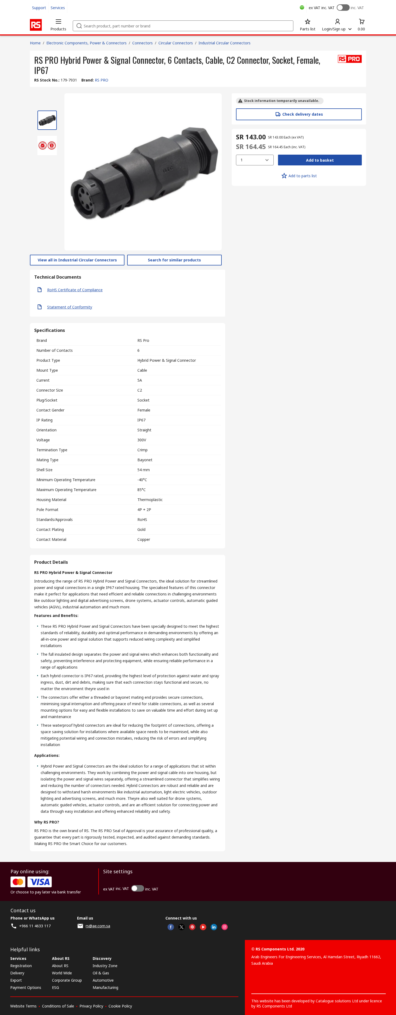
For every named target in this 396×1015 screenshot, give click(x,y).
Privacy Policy (91, 1006)
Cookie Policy (120, 1006)
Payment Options (25, 987)
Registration (21, 965)
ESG (55, 987)
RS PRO (101, 80)
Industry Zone (105, 965)
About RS (60, 965)
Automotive (103, 980)
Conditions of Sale (58, 1006)
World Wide (62, 972)
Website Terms (23, 1006)
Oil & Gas (101, 972)
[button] (58, 24)
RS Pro (143, 340)
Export (16, 980)
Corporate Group (67, 980)
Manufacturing (105, 987)
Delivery (17, 972)
